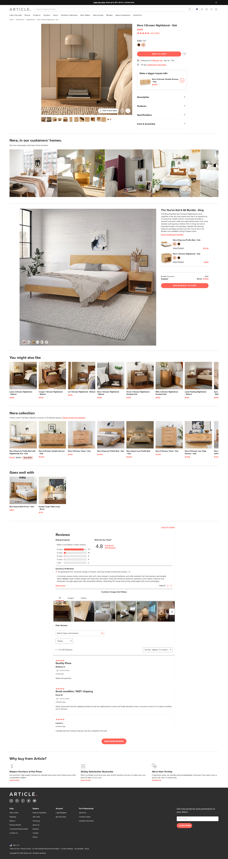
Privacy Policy (26, 849)
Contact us (156, 780)
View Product (178, 248)
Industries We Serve (86, 821)
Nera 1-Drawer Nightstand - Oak (186, 254)
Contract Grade (84, 817)
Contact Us (14, 833)
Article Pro (82, 813)
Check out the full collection (73, 418)
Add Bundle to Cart (185, 286)
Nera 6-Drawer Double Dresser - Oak (165, 80)
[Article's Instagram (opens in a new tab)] (11, 801)
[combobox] (197, 9)
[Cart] (216, 10)
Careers (35, 833)
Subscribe (185, 826)
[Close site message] (216, 2)
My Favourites (61, 817)
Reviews (36, 829)
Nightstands (30, 19)
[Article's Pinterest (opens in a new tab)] (17, 801)
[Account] (207, 9)
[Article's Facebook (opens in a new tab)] (23, 801)
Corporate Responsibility (19, 829)
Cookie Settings (67, 849)
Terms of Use (14, 849)
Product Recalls (15, 825)
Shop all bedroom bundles (172, 235)
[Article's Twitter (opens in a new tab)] (28, 801)
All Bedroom (20, 19)
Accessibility (78, 849)
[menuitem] (15, 15)
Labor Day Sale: (99, 2)
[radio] (139, 45)
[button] (202, 9)
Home (11, 19)
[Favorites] (211, 10)
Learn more (14, 780)
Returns (12, 821)
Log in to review (168, 527)
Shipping (13, 817)
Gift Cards (36, 817)
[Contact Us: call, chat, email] (202, 9)
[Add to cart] (182, 80)
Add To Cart (159, 54)
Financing (36, 821)
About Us (36, 825)
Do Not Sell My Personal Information (46, 849)
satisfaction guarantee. (157, 65)
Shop (87, 849)
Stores (35, 837)
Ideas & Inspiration (40, 813)
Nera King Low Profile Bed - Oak (186, 240)
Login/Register (61, 813)
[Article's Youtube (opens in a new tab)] (34, 801)
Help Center (14, 813)
